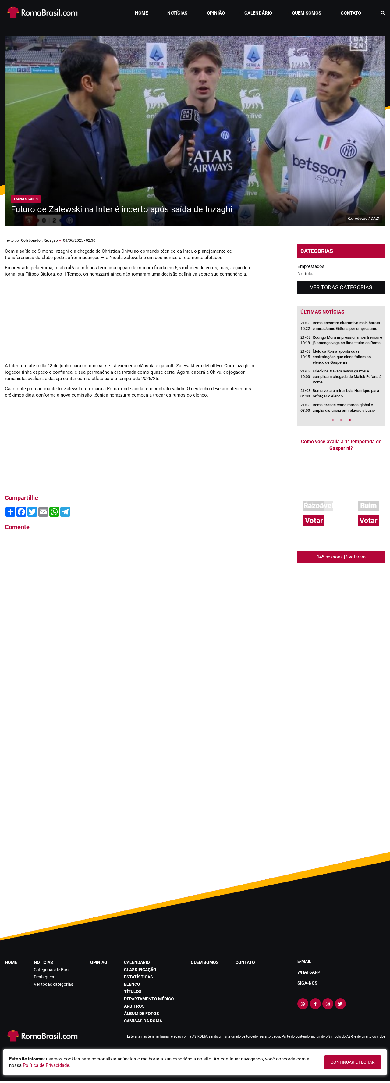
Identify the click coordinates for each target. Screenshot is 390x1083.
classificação (140, 969)
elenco (132, 984)
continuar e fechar (353, 1062)
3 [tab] (350, 420)
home (141, 13)
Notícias (306, 273)
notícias (177, 13)
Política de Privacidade (46, 1065)
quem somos (306, 13)
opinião (216, 13)
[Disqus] (130, 618)
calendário (258, 13)
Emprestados (310, 266)
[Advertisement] (50, 319)
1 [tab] (332, 420)
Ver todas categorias (341, 287)
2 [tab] (341, 420)
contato (351, 13)
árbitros (134, 1006)
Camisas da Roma (143, 1020)
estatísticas (138, 976)
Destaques (44, 976)
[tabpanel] (341, 368)
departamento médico (149, 998)
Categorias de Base (52, 969)
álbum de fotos (141, 1013)
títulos (133, 991)
